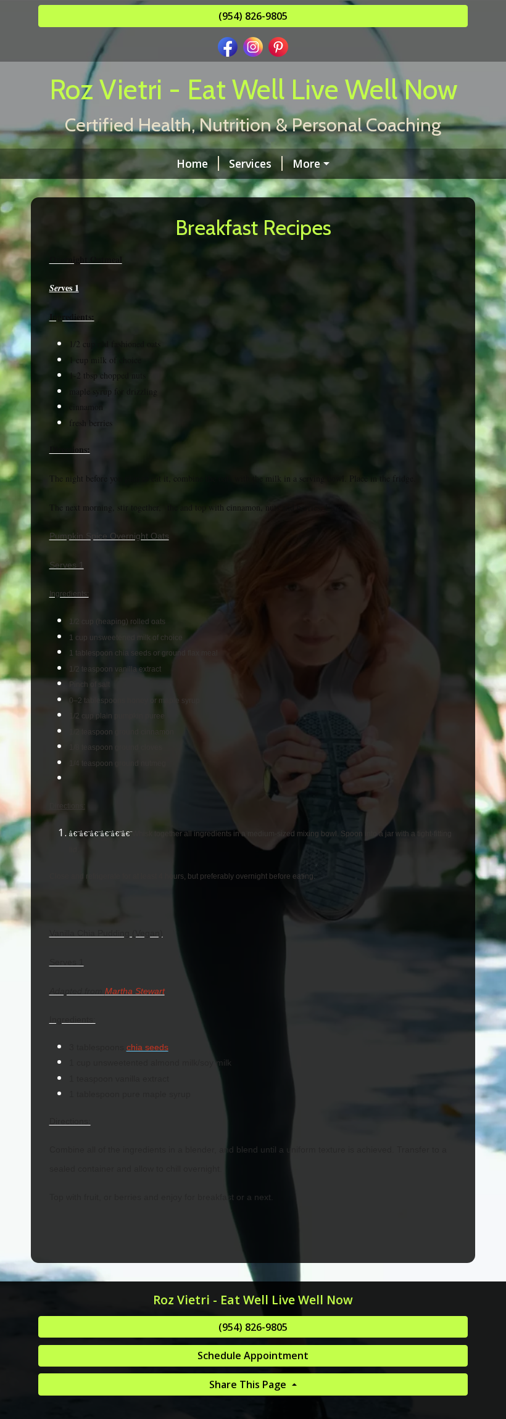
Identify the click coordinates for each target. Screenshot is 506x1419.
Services (250, 163)
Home (192, 163)
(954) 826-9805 (253, 16)
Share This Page (249, 1384)
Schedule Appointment (253, 1355)
